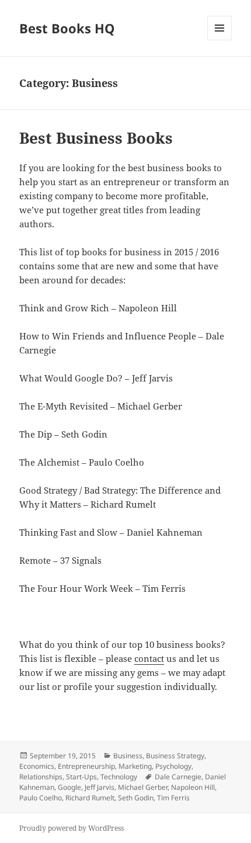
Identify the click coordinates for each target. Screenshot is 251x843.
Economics (36, 766)
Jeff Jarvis (99, 787)
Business (127, 756)
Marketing (135, 766)
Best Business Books (96, 137)
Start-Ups (81, 777)
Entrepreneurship (86, 766)
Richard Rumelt (89, 798)
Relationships (40, 777)
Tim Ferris (173, 798)
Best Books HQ (67, 28)
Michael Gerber (143, 787)
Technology (118, 777)
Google (69, 787)
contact (149, 658)
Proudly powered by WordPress (71, 828)
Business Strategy (175, 756)
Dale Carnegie (178, 777)
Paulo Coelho (40, 798)
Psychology (173, 766)
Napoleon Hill (193, 787)
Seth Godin (136, 798)
